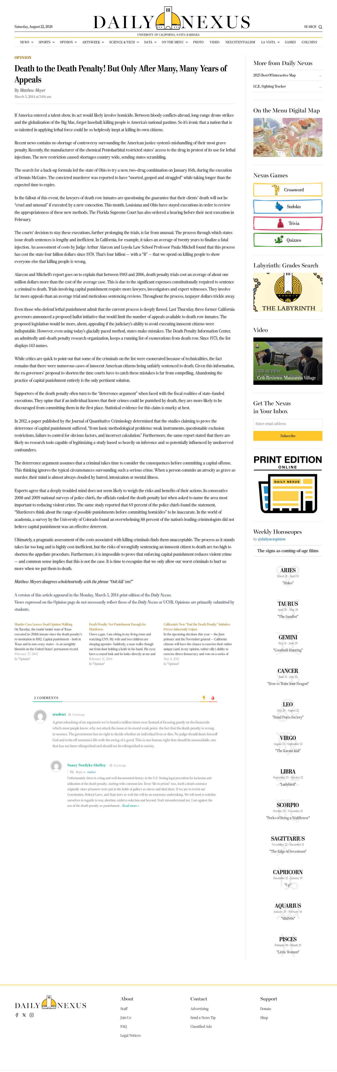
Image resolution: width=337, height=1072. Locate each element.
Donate (265, 1009)
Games (290, 42)
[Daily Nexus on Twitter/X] (24, 1015)
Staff (123, 1009)
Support (268, 998)
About (126, 998)
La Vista (268, 42)
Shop (264, 1018)
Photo (198, 42)
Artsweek (91, 42)
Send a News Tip (203, 1018)
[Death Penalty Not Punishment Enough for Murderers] (126, 644)
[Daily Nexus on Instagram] (31, 1015)
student (91, 772)
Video (215, 42)
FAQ (123, 1026)
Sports (45, 42)
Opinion (66, 42)
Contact (198, 998)
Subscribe (288, 435)
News (24, 42)
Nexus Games (270, 175)
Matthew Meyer (32, 90)
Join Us (125, 1018)
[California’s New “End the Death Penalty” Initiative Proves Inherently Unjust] (201, 644)
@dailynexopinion (271, 539)
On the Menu (173, 42)
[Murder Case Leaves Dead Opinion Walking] (52, 641)
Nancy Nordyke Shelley (86, 765)
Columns (309, 42)
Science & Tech (122, 42)
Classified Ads (201, 1026)
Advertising (199, 1009)
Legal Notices (130, 1035)
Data (148, 42)
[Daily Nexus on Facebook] (17, 1015)
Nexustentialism (240, 42)
